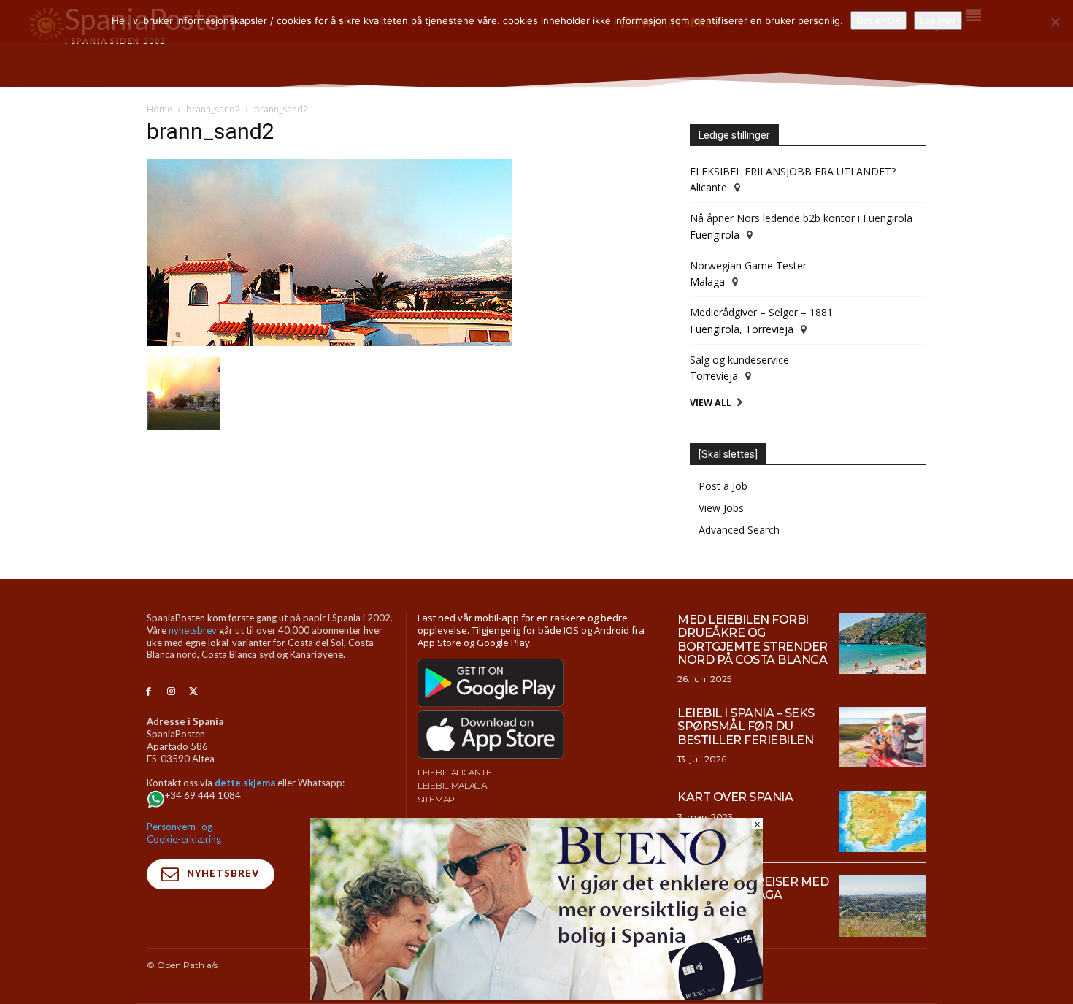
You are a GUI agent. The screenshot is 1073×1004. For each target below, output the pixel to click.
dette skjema (245, 783)
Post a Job (723, 486)
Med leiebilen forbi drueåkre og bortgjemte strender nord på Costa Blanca (752, 640)
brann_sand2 (213, 109)
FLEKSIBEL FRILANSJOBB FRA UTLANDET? (793, 171)
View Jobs (721, 508)
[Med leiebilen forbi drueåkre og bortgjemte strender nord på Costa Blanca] (882, 644)
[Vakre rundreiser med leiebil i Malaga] (882, 906)
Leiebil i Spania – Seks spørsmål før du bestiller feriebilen (746, 726)
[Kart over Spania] (882, 821)
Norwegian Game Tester (748, 265)
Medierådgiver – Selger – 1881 (761, 312)
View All (710, 402)
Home (159, 109)
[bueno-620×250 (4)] (536, 996)
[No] (1054, 22)
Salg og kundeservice (739, 360)
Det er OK (878, 20)
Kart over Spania (735, 797)
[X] (193, 692)
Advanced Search (739, 530)
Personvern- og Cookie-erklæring (184, 833)
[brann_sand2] (329, 342)
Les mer (938, 20)
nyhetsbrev (193, 630)
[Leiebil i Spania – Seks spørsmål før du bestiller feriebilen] (882, 737)
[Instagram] (171, 692)
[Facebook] (148, 692)
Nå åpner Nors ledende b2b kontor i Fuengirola (801, 218)
